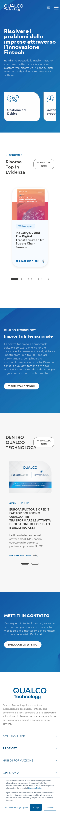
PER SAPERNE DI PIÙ (20, 555)
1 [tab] (14, 279)
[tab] (30, 737)
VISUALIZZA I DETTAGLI (21, 386)
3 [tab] (35, 279)
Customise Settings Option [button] (16, 807)
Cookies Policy (35, 788)
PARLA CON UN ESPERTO (22, 644)
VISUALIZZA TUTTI (44, 164)
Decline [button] (50, 807)
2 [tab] (25, 279)
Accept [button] (36, 807)
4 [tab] (45, 279)
